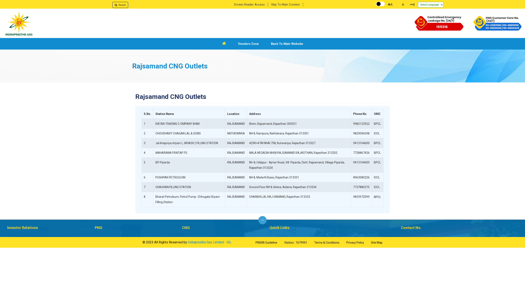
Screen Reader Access (249, 4)
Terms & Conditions (326, 242)
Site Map (376, 242)
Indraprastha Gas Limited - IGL (210, 242)
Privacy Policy (355, 242)
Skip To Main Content (285, 4)
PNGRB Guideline (266, 242)
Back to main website (287, 44)
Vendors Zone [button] (248, 44)
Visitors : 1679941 (295, 242)
